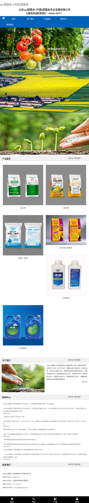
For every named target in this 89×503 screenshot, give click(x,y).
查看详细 (84, 382)
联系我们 (10, 25)
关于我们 (30, 19)
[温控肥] (23, 185)
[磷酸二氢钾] (23, 235)
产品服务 (47, 19)
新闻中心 (64, 19)
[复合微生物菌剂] (66, 230)
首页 (14, 19)
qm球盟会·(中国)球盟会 (14, 4)
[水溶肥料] (66, 275)
